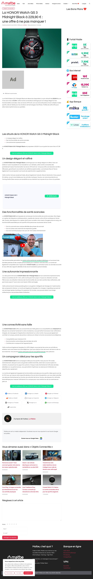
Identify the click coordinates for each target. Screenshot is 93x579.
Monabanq (66, 555)
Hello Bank (66, 550)
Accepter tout (28, 572)
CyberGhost (66, 568)
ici (36, 561)
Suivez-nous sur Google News (30, 438)
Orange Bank (67, 557)
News (18, 3)
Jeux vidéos (30, 3)
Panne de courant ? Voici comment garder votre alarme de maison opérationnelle (11, 465)
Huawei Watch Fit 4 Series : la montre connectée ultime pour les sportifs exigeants (51, 489)
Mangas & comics (56, 3)
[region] (19, 567)
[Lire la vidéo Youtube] (22, 245)
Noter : (4, 524)
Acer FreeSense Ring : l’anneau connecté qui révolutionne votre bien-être (30, 489)
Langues (84, 3)
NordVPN (66, 566)
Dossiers (65, 3)
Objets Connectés (8, 8)
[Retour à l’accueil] (8, 3)
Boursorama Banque (69, 552)
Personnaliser (9, 572)
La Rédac (32, 419)
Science (47, 3)
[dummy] (13, 88)
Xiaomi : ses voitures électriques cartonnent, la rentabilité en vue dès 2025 (30, 465)
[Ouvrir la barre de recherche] (90, 4)
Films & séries (39, 3)
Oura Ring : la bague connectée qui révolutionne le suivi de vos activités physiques (11, 489)
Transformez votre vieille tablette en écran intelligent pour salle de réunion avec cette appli (50, 466)
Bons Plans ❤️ (75, 3)
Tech (24, 3)
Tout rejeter (19, 572)
